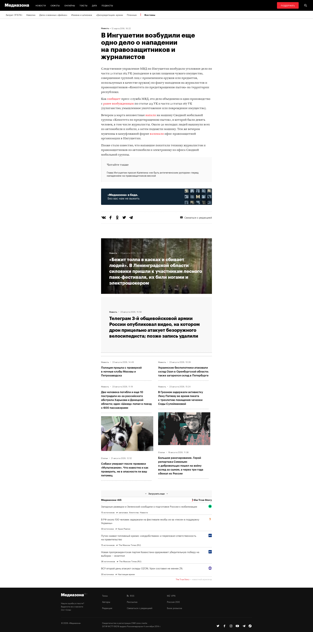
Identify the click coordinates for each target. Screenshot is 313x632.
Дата (94, 5)
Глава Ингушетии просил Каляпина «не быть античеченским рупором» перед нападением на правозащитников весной (153, 174)
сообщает (114, 99)
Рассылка (132, 601)
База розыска (174, 608)
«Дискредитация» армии (109, 14)
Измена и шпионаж (81, 14)
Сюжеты (55, 5)
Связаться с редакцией (198, 217)
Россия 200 (173, 601)
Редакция (107, 608)
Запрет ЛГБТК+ (14, 14)
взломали (157, 134)
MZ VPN (171, 595)
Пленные (132, 14)
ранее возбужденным (118, 103)
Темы (105, 595)
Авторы (106, 601)
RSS (131, 595)
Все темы (149, 15)
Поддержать (288, 5)
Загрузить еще (156, 493)
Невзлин (30, 14)
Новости (41, 5)
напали (150, 115)
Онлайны (69, 5)
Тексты (83, 5)
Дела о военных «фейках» (53, 14)
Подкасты (107, 5)
